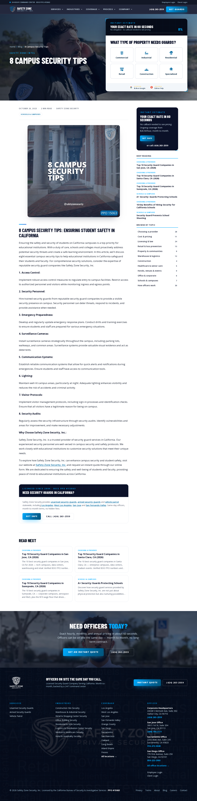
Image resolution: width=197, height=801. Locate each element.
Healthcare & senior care (157, 265)
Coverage (91, 9)
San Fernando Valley (96, 505)
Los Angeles (47, 505)
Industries (73, 9)
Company (124, 9)
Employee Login (168, 2)
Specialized (171, 74)
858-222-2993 (154, 760)
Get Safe (31, 516)
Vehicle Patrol (16, 716)
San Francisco (107, 736)
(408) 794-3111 (154, 731)
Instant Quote (147, 682)
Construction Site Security (67, 708)
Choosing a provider (157, 231)
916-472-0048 (154, 746)
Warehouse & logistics (157, 256)
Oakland (105, 740)
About (157, 790)
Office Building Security (66, 720)
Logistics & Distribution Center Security (74, 728)
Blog (20, 46)
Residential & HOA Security (68, 724)
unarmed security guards (63, 502)
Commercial (122, 57)
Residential (171, 57)
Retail (122, 74)
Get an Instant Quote (83, 652)
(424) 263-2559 (156, 9)
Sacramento (107, 732)
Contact (183, 790)
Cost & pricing (157, 236)
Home (12, 46)
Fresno (104, 752)
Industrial (146, 57)
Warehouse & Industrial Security (70, 712)
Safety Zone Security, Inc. (51, 465)
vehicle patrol (112, 502)
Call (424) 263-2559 (58, 516)
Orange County (108, 724)
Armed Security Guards (20, 712)
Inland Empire (107, 748)
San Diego (106, 728)
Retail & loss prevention (157, 246)
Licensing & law (157, 241)
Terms (148, 790)
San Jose (77, 505)
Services (56, 9)
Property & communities (157, 251)
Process (108, 9)
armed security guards (89, 502)
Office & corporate (157, 275)
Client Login (182, 2)
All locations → (109, 756)
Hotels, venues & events (157, 270)
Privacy (139, 790)
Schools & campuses (30, 114)
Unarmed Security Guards (21, 708)
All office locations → (158, 765)
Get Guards (176, 9)
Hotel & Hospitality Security (68, 736)
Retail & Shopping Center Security (71, 716)
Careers (173, 790)
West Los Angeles (63, 505)
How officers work (157, 285)
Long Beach (107, 744)
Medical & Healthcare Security (70, 732)
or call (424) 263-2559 (157, 145)
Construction (146, 74)
